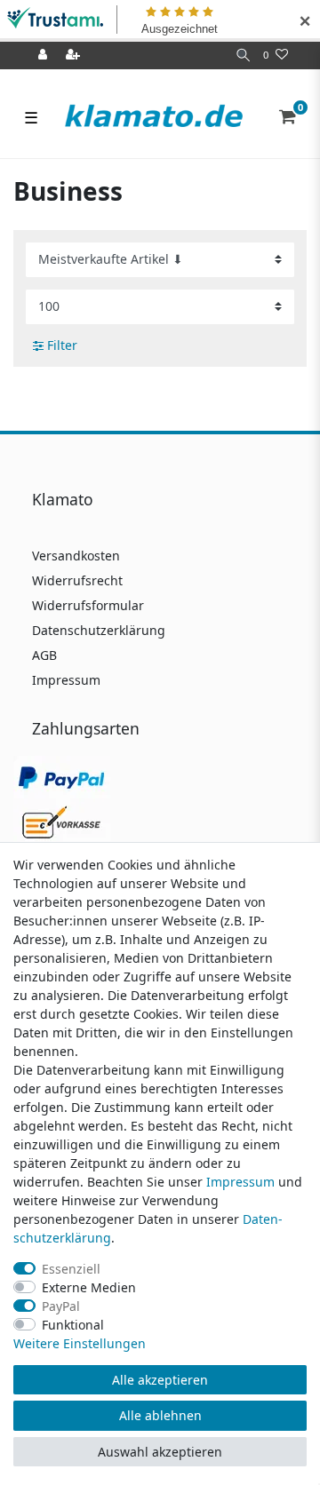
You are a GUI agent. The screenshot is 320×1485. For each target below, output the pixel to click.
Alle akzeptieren (160, 1379)
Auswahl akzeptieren (160, 1451)
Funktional (73, 1324)
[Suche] (243, 55)
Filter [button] (62, 345)
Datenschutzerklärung (98, 630)
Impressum (66, 679)
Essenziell (71, 1268)
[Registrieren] (75, 55)
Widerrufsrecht (77, 580)
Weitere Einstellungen (79, 1343)
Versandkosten (76, 555)
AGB (44, 655)
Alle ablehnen (160, 1415)
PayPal (61, 1306)
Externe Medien (89, 1287)
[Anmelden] (44, 55)
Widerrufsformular (88, 605)
